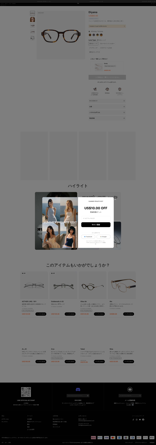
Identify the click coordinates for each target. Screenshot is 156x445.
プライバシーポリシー (95, 242)
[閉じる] (115, 199)
